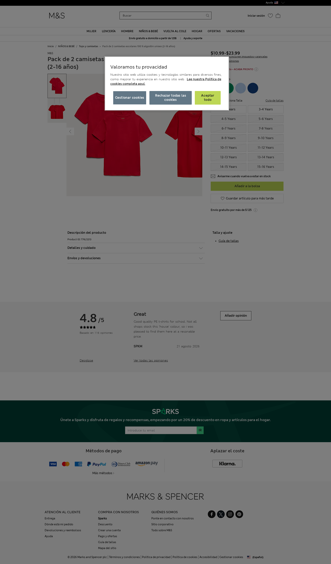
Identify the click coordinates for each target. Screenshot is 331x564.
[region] (167, 83)
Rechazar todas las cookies (170, 97)
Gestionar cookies (129, 98)
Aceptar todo (207, 97)
